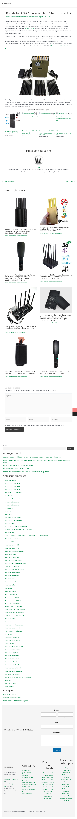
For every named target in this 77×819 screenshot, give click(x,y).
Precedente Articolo (9, 181)
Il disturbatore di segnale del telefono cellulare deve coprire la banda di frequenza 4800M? (54, 229)
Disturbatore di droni (47, 782)
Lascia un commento (11, 17)
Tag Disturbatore (66, 770)
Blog (66, 768)
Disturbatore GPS (56, 46)
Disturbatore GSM (48, 789)
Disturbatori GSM (29, 28)
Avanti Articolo (69, 181)
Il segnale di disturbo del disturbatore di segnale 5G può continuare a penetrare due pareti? (32, 457)
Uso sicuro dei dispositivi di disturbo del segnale (18, 465)
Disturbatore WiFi (47, 777)
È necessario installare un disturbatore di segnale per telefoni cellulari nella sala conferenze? (20, 328)
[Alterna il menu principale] (73, 4)
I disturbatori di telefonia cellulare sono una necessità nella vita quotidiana (26, 472)
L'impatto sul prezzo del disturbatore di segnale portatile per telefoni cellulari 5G (20, 373)
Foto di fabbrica (27, 794)
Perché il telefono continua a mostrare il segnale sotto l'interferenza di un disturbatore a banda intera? (20, 231)
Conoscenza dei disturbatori (12, 697)
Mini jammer (66, 772)
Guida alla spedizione (28, 782)
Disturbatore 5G (48, 784)
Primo (48, 718)
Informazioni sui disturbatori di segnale (31, 17)
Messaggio (57, 732)
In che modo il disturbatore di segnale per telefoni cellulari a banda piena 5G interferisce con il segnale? (56, 276)
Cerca (5, 445)
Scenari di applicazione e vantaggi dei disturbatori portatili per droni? (54, 373)
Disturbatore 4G (48, 787)
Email (57, 722)
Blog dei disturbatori (9, 694)
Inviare (57, 750)
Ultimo (66, 718)
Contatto (25, 775)
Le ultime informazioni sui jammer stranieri (16, 468)
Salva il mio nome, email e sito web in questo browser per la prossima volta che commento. (36, 425)
